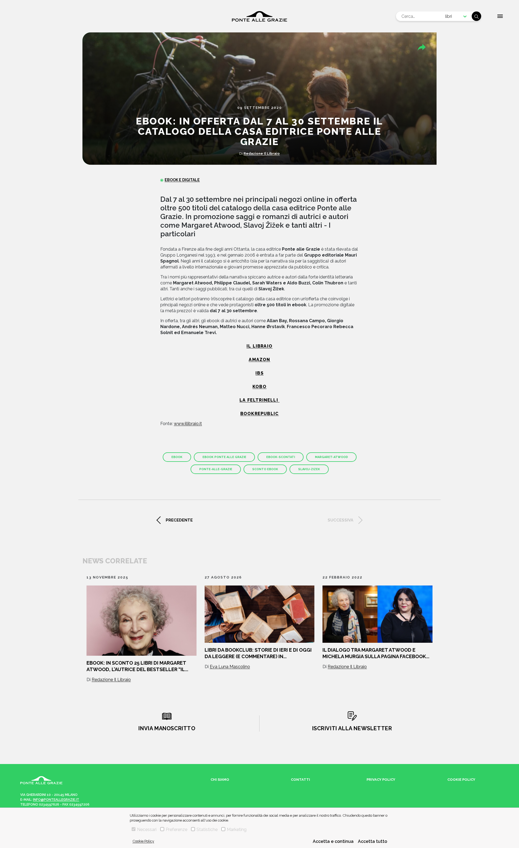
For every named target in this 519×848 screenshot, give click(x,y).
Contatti (300, 780)
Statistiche (207, 829)
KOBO (259, 386)
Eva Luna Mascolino (230, 666)
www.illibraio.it (188, 423)
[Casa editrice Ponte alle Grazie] (259, 16)
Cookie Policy (143, 841)
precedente (179, 520)
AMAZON (259, 359)
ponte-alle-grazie (215, 469)
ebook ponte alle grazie (224, 457)
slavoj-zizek (309, 469)
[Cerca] (476, 16)
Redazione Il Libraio (262, 154)
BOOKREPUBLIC (259, 413)
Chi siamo (220, 780)
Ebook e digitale (182, 180)
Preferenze (176, 829)
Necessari (147, 829)
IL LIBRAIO (259, 346)
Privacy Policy (381, 780)
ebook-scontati (280, 457)
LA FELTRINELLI (259, 400)
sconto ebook (265, 469)
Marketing (237, 829)
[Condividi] (421, 47)
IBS (259, 373)
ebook (176, 457)
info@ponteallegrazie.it (56, 800)
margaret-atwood (331, 457)
